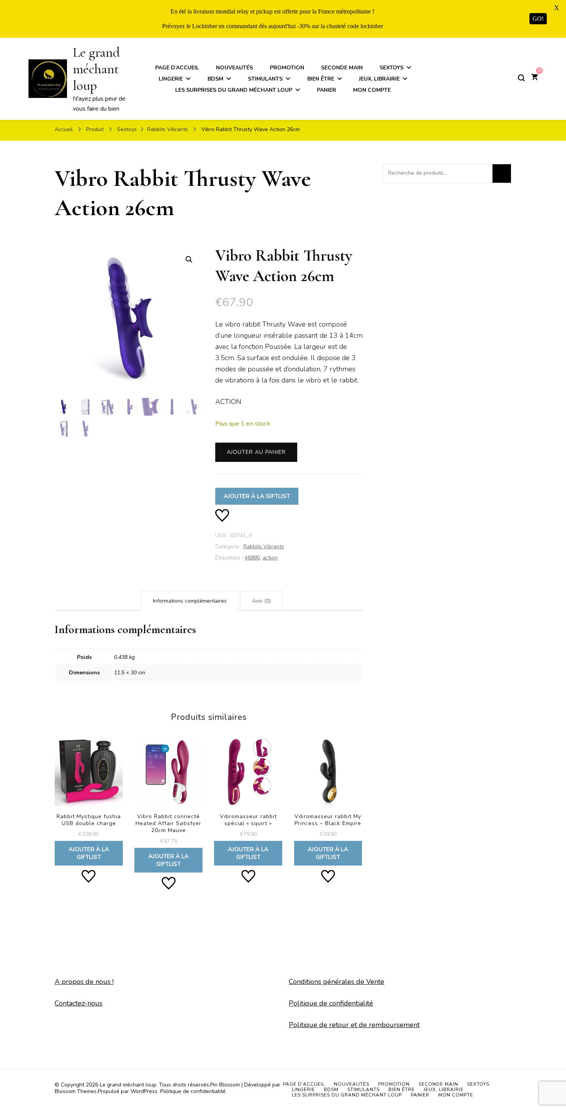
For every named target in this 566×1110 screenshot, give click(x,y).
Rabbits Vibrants (263, 546)
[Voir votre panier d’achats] (534, 78)
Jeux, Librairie (379, 79)
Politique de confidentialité (331, 1003)
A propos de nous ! (84, 981)
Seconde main (342, 67)
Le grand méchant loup (96, 69)
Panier (326, 90)
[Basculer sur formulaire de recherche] (521, 77)
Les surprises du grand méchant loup (233, 90)
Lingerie (171, 79)
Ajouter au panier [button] (88, 798)
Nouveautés (234, 67)
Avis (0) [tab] (261, 601)
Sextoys (392, 67)
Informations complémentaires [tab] (190, 601)
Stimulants (265, 79)
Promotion (287, 67)
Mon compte (372, 90)
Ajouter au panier (256, 452)
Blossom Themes (76, 1091)
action (270, 557)
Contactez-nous (78, 1003)
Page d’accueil (177, 67)
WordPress (144, 1091)
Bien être (320, 79)
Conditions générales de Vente (336, 981)
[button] (189, 259)
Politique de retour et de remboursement (354, 1024)
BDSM (215, 79)
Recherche (501, 173)
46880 (252, 557)
